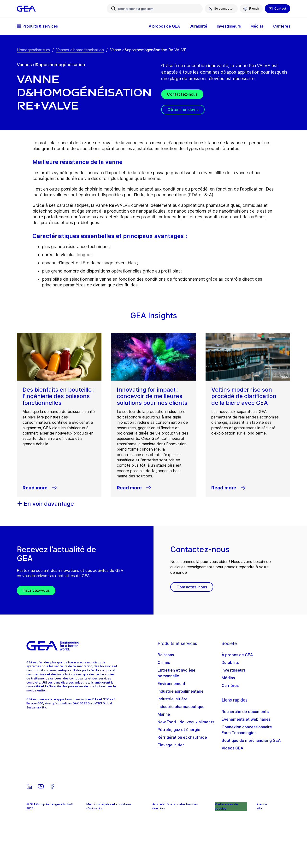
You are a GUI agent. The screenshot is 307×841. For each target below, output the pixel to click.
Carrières (230, 685)
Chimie (164, 662)
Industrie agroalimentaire (181, 691)
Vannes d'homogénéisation (80, 49)
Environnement (171, 683)
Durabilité (230, 662)
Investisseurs (234, 670)
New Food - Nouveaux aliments (186, 721)
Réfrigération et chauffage (182, 737)
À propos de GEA (237, 654)
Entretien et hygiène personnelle (176, 673)
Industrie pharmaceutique (181, 706)
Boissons (166, 654)
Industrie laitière (173, 698)
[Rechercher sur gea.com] (113, 9)
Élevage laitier (171, 744)
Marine (164, 714)
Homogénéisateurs (33, 49)
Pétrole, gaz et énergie (179, 729)
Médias (228, 677)
